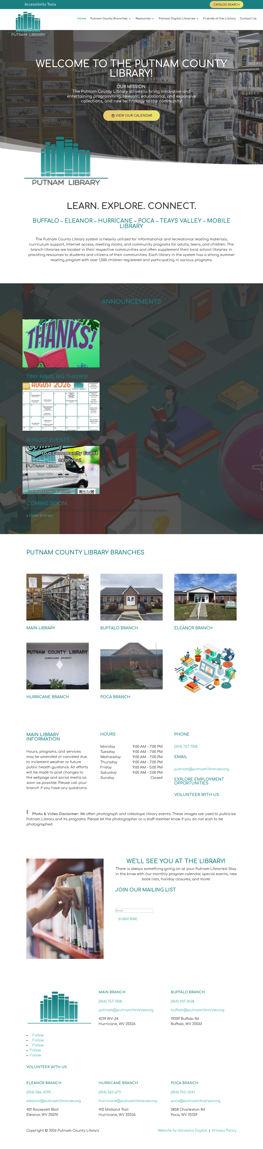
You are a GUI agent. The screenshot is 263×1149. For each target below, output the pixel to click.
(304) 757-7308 (186, 746)
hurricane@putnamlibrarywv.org (128, 1101)
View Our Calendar (134, 115)
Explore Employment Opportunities (199, 781)
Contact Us (248, 18)
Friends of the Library (219, 18)
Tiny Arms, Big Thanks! (57, 377)
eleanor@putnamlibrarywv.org (53, 1101)
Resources (143, 18)
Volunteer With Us (196, 795)
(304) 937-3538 (182, 1001)
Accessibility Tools (40, 4)
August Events (48, 440)
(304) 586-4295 (38, 1092)
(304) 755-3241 (183, 1092)
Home (81, 18)
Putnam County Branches (108, 18)
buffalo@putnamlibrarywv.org (197, 1010)
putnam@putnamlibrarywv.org (201, 769)
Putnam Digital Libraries (177, 18)
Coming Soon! (47, 503)
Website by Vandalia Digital (182, 1130)
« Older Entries (39, 516)
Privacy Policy (224, 1130)
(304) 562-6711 (110, 1092)
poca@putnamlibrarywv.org (195, 1101)
